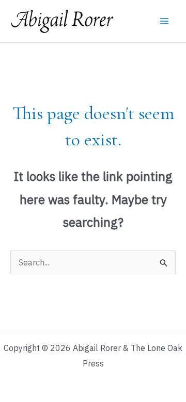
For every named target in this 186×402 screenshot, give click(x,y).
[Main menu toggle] (164, 21)
